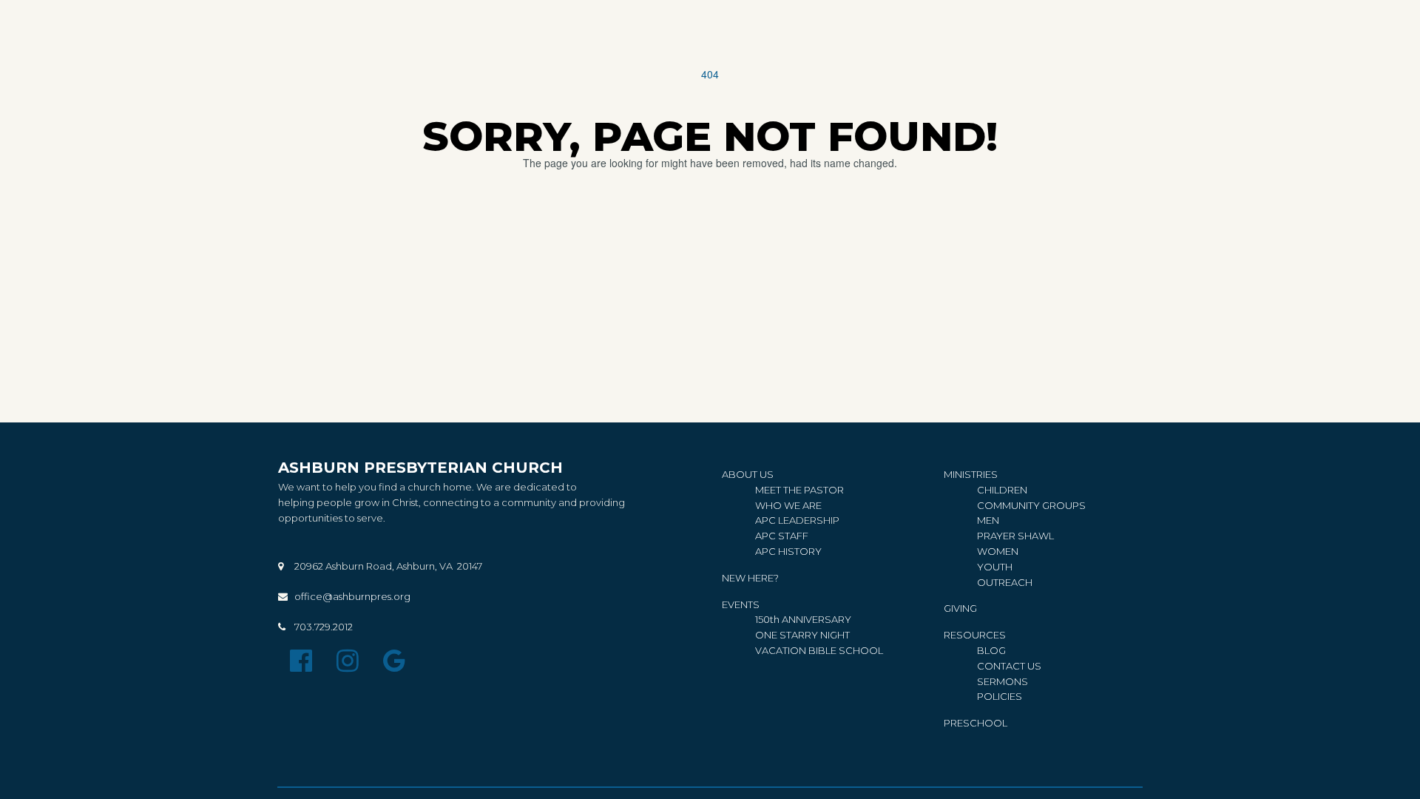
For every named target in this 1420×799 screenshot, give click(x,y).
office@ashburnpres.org (352, 596)
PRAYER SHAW (1013, 536)
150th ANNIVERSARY (804, 619)
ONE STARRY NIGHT (802, 635)
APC (766, 520)
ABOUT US (748, 474)
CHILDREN (1002, 490)
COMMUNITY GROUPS (1031, 505)
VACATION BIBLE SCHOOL (819, 650)
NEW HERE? (750, 578)
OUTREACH (1004, 582)
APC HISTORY (788, 551)
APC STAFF (781, 536)
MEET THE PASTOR (799, 490)
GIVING (960, 608)
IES (999, 696)
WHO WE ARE (788, 505)
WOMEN (997, 551)
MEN (988, 520)
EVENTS (741, 604)
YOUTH (994, 567)
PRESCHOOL (975, 723)
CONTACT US (1009, 666)
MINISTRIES (971, 474)
